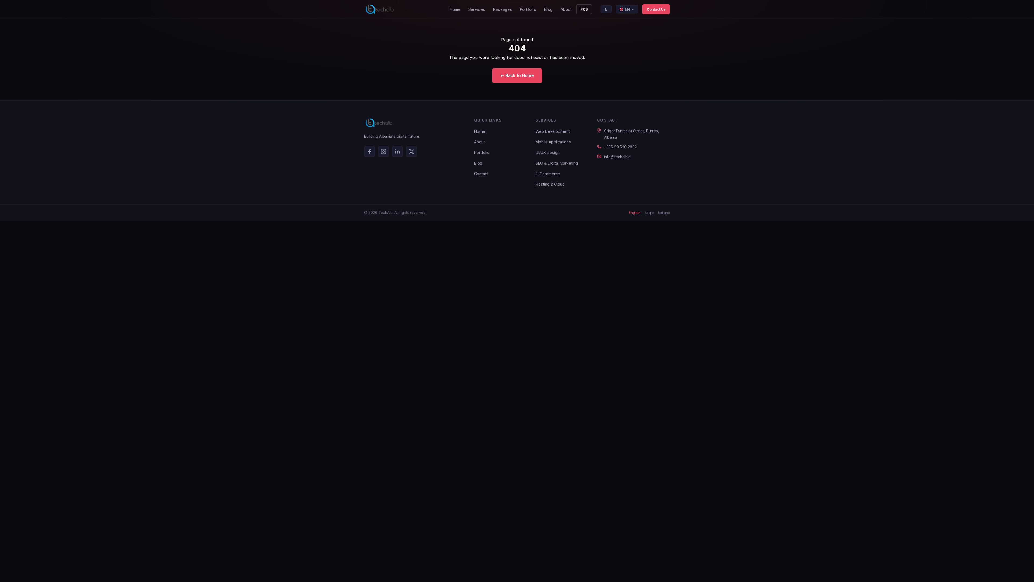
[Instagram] (383, 151)
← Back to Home (517, 75)
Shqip (649, 213)
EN (627, 9)
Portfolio (528, 9)
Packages (502, 9)
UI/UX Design (548, 152)
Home (454, 9)
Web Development (553, 131)
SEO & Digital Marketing (557, 163)
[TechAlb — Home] (379, 9)
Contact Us (656, 9)
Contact (481, 173)
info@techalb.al (617, 156)
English (634, 213)
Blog (548, 9)
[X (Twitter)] (411, 151)
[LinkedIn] (397, 151)
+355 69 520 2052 (620, 147)
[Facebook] (369, 151)
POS (584, 9)
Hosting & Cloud (550, 184)
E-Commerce (548, 173)
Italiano (664, 213)
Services (476, 9)
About (566, 9)
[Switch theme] (606, 9)
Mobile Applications (553, 142)
